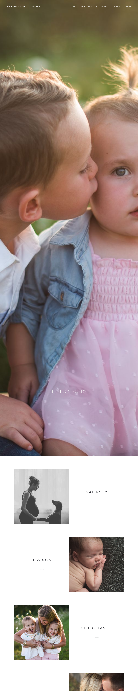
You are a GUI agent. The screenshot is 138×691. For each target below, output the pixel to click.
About (82, 6)
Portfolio (92, 6)
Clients (117, 6)
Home (74, 6)
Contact (127, 6)
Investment (106, 6)
